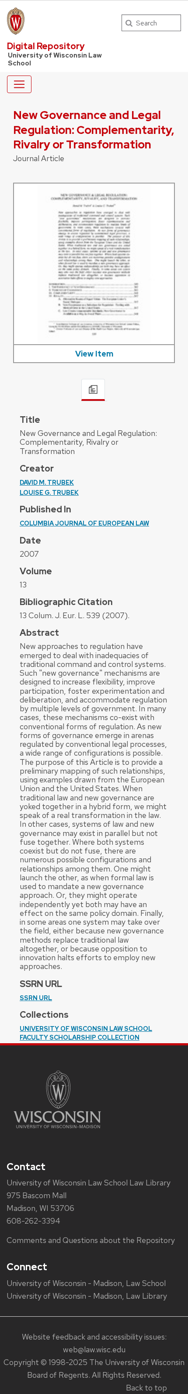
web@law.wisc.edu (94, 1349)
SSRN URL (36, 998)
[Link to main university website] (57, 1130)
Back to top (146, 1388)
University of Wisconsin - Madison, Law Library (87, 1296)
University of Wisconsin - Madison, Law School (86, 1283)
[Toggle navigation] (19, 84)
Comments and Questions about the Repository (91, 1240)
